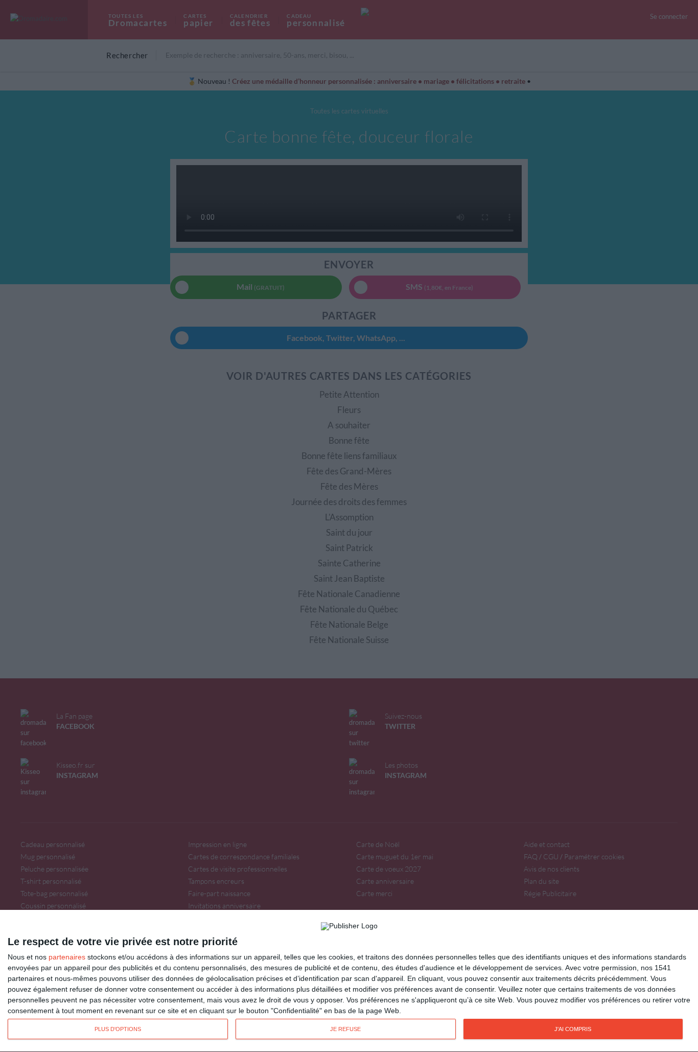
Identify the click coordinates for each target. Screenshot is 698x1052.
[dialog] (349, 981)
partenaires (67, 956)
